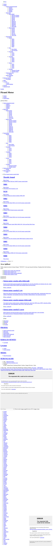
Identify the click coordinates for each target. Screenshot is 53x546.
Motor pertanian (9, 75)
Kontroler (11, 51)
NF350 (13, 30)
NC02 (13, 54)
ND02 (13, 59)
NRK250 (14, 21)
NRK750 (14, 25)
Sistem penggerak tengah (11, 6)
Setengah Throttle (15, 70)
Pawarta (5, 85)
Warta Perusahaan (7, 355)
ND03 (13, 60)
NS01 (13, 64)
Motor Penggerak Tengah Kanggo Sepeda (23, 369)
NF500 (13, 31)
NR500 (13, 19)
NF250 (13, 29)
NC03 (13, 55)
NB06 (13, 45)
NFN (10, 76)
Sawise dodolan (9, 84)
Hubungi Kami (6, 86)
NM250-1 (11, 9)
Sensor (10, 62)
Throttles (11, 69)
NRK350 (14, 22)
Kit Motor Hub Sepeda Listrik (17, 370)
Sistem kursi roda (10, 72)
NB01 (13, 39)
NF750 (13, 32)
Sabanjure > (4, 261)
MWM (10, 74)
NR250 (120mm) (15, 16)
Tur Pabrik (8, 79)
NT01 (13, 66)
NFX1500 (14, 35)
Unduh (7, 83)
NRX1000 (14, 26)
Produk (4, 5)
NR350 (13, 17)
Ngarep (5, 4)
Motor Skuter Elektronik (8, 334)
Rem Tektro (14, 49)
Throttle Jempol (15, 71)
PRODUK (4, 327)
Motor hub (8, 12)
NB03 (13, 41)
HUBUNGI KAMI (7, 359)
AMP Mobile (40, 367)
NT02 (13, 67)
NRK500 (14, 24)
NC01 (13, 52)
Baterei (10, 37)
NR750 (13, 20)
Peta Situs (34, 367)
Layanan (5, 81)
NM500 (10, 11)
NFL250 (13, 34)
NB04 (13, 42)
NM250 (10, 7)
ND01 (13, 57)
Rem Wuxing (14, 50)
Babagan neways (7, 77)
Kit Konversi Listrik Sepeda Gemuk (41, 369)
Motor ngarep (12, 27)
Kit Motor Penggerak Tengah (7, 369)
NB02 (13, 40)
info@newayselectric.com (12, 362)
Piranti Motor (9, 36)
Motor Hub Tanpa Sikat (30, 370)
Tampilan (11, 56)
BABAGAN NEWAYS (8, 340)
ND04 (13, 61)
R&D (4, 80)
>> (7, 261)
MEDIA (3, 353)
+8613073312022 (10, 361)
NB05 (13, 44)
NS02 (13, 65)
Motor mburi (11, 14)
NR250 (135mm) (15, 15)
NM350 (10, 10)
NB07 (13, 46)
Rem (10, 47)
